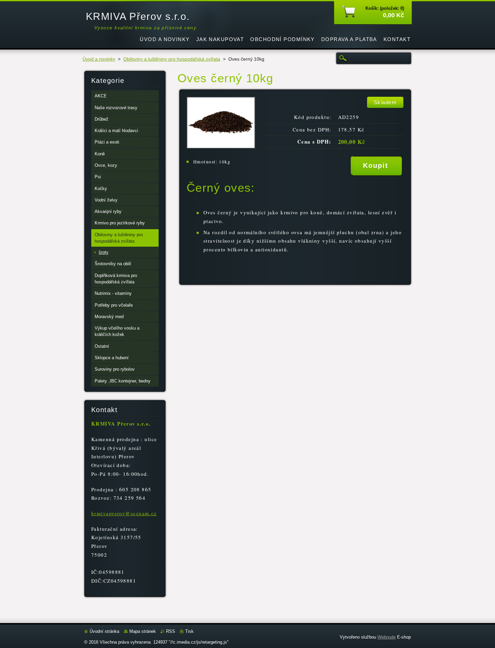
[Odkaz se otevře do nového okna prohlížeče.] (221, 147)
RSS (170, 631)
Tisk (189, 631)
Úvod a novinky (98, 59)
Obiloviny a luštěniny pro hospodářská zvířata (171, 59)
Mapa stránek (142, 631)
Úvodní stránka (104, 631)
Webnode (386, 637)
